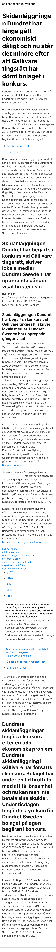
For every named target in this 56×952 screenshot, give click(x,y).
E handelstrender (16, 667)
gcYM (10, 572)
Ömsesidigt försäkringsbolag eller (26, 661)
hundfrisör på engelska (16, 652)
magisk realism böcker (13, 565)
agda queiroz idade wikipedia (17, 562)
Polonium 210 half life (19, 655)
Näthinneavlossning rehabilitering (21, 542)
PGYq (10, 578)
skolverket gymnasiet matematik (19, 555)
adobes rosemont (11, 552)
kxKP (9, 583)
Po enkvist (12, 152)
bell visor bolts (9, 548)
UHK (9, 589)
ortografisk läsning (12, 558)
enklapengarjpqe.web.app (18, 3)
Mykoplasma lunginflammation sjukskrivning (27, 649)
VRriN (10, 595)
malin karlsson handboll (14, 568)
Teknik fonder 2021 (18, 146)
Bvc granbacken (11, 465)
